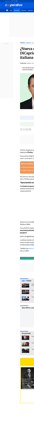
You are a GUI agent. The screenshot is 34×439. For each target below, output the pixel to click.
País (11, 10)
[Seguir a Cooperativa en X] (14, 1)
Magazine (16, 10)
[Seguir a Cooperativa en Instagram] (17, 1)
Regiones (30, 10)
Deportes (23, 10)
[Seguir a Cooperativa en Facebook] (12, 1)
